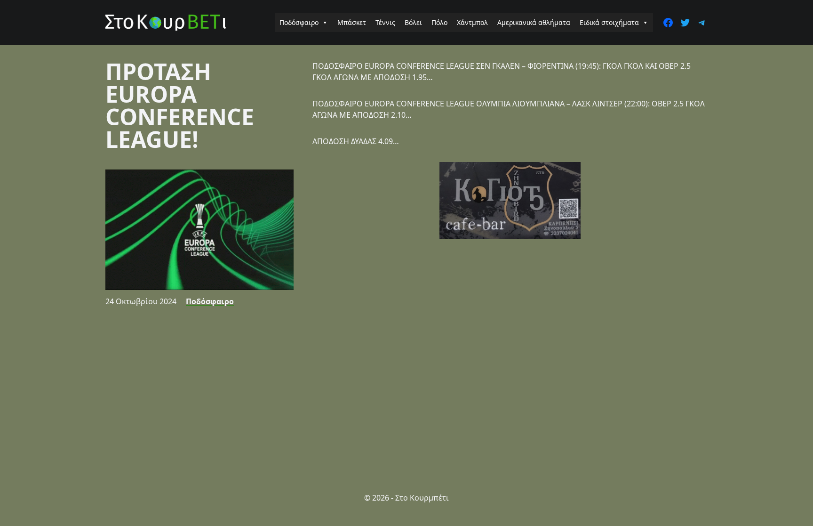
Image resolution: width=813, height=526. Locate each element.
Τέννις (385, 22)
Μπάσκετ (351, 22)
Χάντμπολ (472, 22)
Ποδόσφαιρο (299, 22)
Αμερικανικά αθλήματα (533, 22)
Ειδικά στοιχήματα (609, 22)
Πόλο (439, 22)
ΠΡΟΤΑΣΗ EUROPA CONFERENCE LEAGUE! (179, 105)
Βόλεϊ (413, 22)
